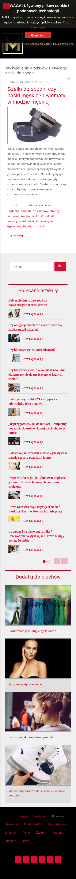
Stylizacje (11, 824)
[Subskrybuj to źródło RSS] (69, 79)
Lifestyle (10, 832)
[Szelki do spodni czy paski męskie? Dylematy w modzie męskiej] (38, 124)
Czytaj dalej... (16, 235)
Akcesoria (57, 816)
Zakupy (41, 832)
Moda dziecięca (58, 824)
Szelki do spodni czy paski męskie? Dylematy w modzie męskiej (36, 95)
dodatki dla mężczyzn (38, 221)
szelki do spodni (35, 226)
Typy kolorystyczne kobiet (25, 684)
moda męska (30, 216)
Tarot (26, 840)
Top (7, 816)
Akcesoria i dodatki (41, 205)
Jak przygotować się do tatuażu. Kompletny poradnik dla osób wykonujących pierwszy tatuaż (37, 428)
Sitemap (10, 840)
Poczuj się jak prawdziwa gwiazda (30, 737)
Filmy (26, 832)
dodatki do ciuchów (35, 211)
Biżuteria (39, 816)
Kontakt (57, 832)
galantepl (15, 226)
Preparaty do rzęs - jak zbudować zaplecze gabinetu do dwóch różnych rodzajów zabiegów (37, 482)
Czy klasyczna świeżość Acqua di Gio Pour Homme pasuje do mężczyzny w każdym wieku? (36, 374)
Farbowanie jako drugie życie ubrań (32, 631)
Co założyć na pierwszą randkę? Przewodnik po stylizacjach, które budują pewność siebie (36, 536)
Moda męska (32, 824)
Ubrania (21, 816)
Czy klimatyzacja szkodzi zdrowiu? (31, 350)
